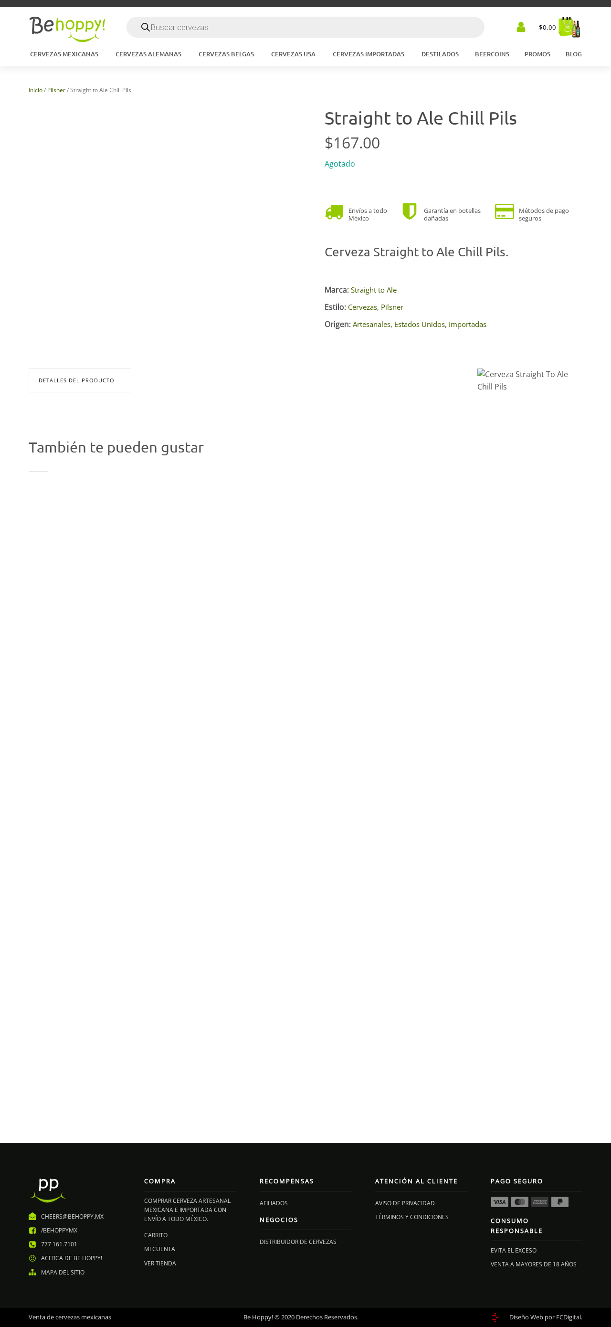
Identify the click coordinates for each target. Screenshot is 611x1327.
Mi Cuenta (159, 1249)
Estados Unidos (419, 324)
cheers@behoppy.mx (72, 1216)
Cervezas (362, 307)
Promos (537, 54)
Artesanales (371, 324)
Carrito (156, 1235)
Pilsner (56, 90)
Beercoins (492, 54)
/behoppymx (59, 1230)
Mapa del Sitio (62, 1272)
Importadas (467, 324)
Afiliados (274, 1203)
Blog (574, 54)
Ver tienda (160, 1263)
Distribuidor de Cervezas (298, 1242)
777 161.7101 (59, 1244)
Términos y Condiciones (412, 1217)
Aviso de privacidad (405, 1203)
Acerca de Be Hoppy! (71, 1258)
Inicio (35, 90)
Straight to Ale (374, 290)
